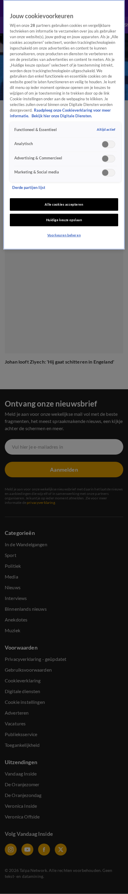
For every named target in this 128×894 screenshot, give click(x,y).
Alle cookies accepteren (64, 204)
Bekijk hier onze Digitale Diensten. (62, 116)
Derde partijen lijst (28, 187)
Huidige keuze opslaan (64, 220)
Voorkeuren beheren (64, 235)
